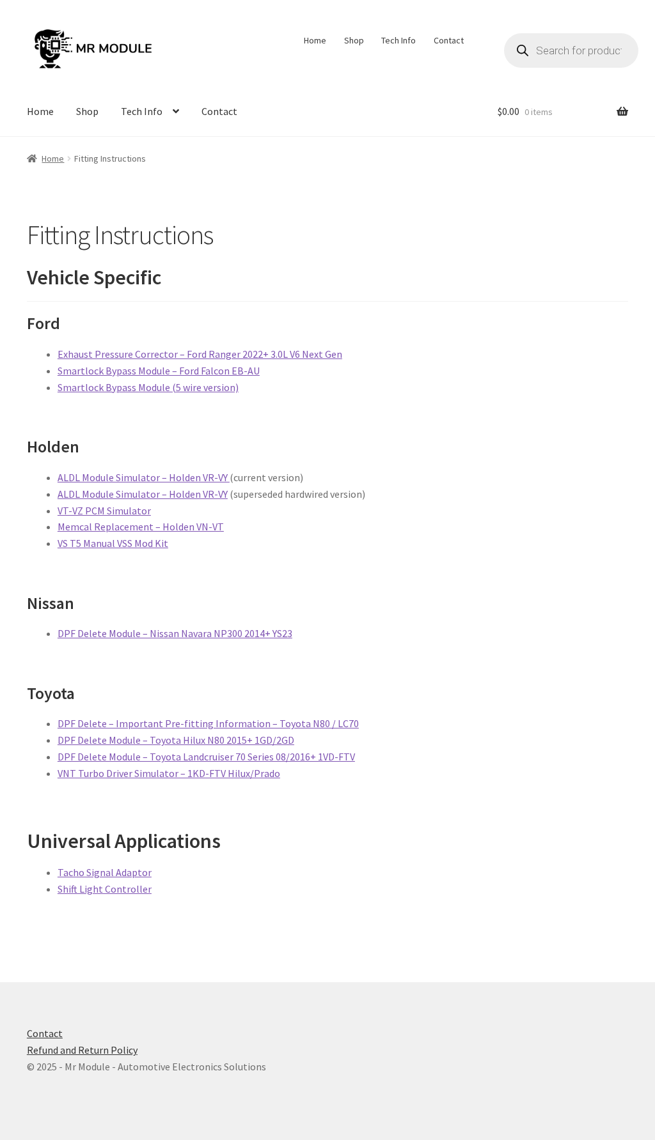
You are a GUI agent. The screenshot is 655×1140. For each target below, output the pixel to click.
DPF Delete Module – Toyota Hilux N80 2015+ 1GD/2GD (176, 740)
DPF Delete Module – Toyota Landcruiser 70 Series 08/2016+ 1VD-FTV (206, 756)
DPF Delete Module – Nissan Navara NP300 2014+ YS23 (175, 633)
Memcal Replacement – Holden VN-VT (141, 526)
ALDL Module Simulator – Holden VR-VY (144, 477)
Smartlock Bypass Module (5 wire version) (148, 387)
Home (315, 40)
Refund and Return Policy (82, 1050)
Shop (354, 40)
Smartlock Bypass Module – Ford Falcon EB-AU (159, 370)
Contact (449, 40)
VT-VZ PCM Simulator (104, 510)
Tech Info (398, 40)
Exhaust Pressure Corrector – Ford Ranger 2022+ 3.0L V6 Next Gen (200, 354)
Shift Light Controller (105, 888)
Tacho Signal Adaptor (105, 872)
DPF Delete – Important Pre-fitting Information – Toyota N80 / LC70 (208, 723)
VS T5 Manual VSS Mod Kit (113, 543)
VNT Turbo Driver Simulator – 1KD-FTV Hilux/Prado (169, 773)
